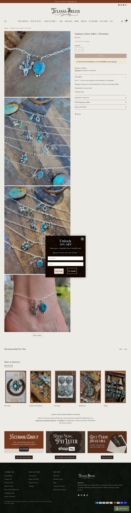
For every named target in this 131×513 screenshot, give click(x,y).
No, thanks (72, 271)
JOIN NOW (59, 271)
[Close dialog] (82, 238)
